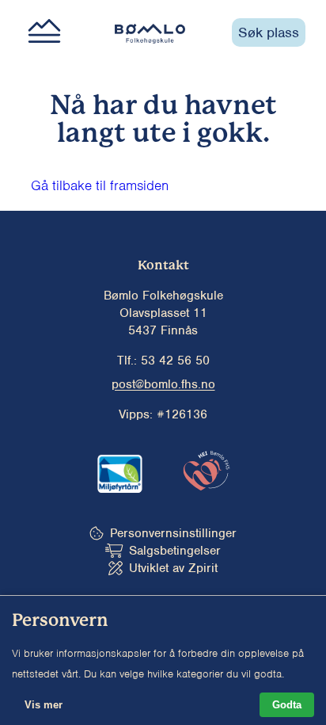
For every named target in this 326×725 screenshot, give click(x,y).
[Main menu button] (44, 32)
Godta (286, 705)
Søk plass (268, 32)
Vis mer (44, 705)
